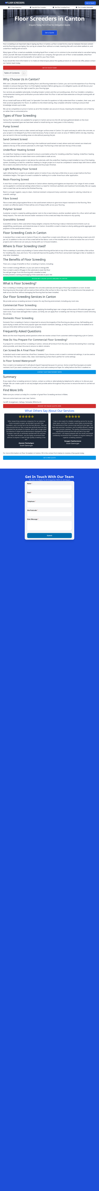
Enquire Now (49, 464)
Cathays (22, 402)
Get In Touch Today (49, 68)
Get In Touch (90, 3)
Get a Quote (49, 33)
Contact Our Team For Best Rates (49, 372)
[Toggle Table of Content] (22, 73)
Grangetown (13, 402)
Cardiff (5, 402)
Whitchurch (37, 402)
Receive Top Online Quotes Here (49, 406)
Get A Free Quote (49, 458)
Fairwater (28, 402)
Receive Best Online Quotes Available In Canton (49, 278)
